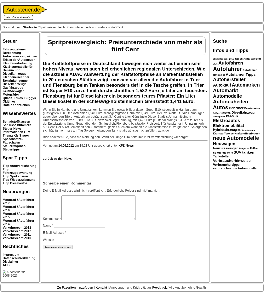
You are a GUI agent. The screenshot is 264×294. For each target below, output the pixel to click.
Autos (220, 107)
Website (48, 239)
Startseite (30, 27)
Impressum (11, 254)
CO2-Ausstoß (222, 112)
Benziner (236, 108)
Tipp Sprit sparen (15, 176)
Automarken (246, 85)
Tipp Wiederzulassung (19, 179)
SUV (237, 152)
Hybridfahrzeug (225, 130)
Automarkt (225, 90)
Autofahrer (227, 69)
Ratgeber (244, 148)
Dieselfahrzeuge (14, 84)
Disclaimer (10, 261)
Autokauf (222, 85)
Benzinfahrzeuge (15, 80)
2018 (247, 59)
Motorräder (11, 94)
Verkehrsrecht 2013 (17, 227)
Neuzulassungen (225, 148)
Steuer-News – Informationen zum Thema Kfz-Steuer (16, 132)
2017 (242, 59)
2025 (215, 64)
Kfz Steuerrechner (16, 77)
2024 (258, 59)
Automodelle (227, 96)
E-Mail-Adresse (54, 232)
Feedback (160, 287)
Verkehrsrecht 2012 (17, 231)
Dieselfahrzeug (243, 112)
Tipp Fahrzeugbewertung (17, 171)
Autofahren (230, 62)
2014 (226, 59)
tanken (248, 152)
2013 (220, 59)
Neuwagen (224, 143)
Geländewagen (14, 91)
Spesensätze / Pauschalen (13, 140)
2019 (253, 59)
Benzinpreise (252, 108)
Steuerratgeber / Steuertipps (14, 147)
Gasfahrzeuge (13, 87)
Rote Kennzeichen (16, 105)
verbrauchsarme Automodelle (234, 168)
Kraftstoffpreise (223, 133)
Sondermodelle (223, 152)
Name (48, 225)
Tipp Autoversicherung (20, 165)
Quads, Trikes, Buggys (19, 98)
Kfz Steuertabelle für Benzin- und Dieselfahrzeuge (17, 70)
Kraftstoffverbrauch (247, 133)
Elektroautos (226, 120)
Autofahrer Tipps (241, 74)
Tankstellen (221, 156)
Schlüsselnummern (17, 125)
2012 (215, 59)
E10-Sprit (232, 116)
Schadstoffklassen (16, 121)
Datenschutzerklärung (19, 258)
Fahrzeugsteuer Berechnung (14, 51)
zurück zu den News (57, 158)
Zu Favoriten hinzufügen (75, 287)
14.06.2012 (66, 145)
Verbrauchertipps (226, 165)
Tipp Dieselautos (15, 183)
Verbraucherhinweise (232, 160)
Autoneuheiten (230, 101)
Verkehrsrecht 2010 (17, 238)
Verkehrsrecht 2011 (17, 234)
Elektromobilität (228, 125)
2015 (231, 59)
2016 (237, 59)
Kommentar (52, 218)
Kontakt (101, 287)
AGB (6, 265)
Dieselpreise (219, 116)
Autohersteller (229, 79)
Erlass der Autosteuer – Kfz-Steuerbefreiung (20, 61)
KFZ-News (126, 145)
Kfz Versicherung (246, 130)
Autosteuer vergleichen (20, 56)
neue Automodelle (236, 138)
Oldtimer (9, 101)
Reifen (254, 148)
